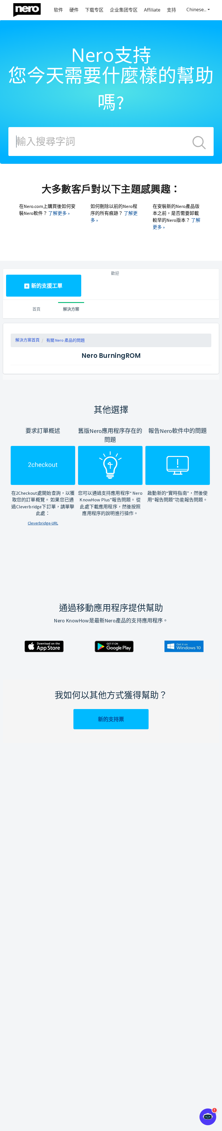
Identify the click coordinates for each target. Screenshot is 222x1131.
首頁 (36, 308)
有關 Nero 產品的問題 (65, 340)
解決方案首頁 (27, 340)
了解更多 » (59, 213)
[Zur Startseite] (30, 8)
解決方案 (71, 308)
